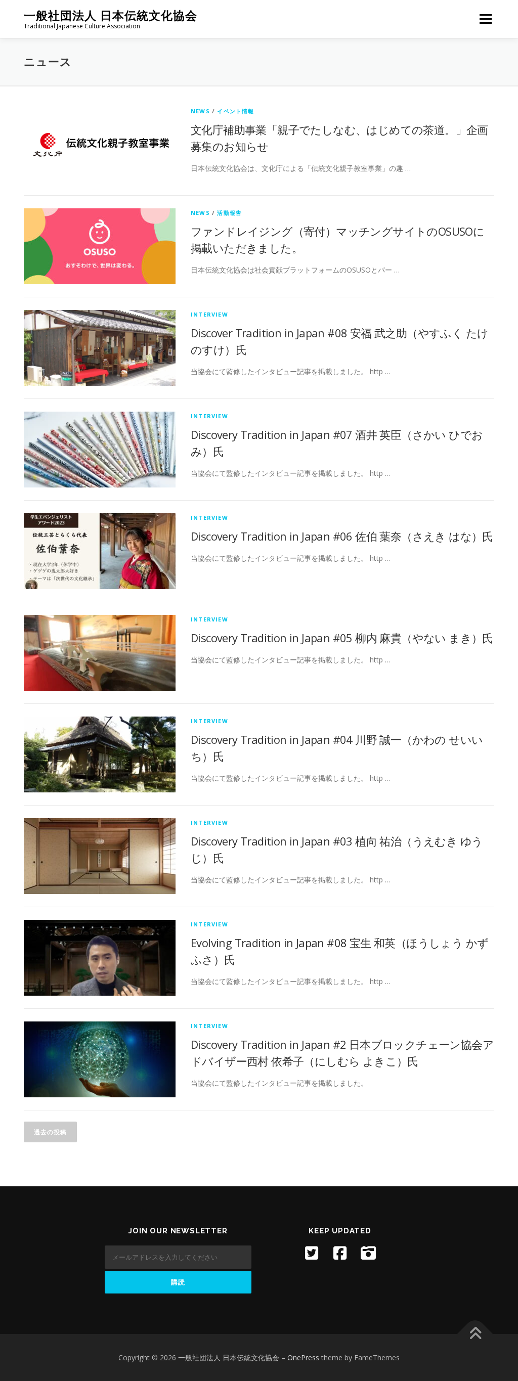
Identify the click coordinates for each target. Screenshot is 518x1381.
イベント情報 (235, 111)
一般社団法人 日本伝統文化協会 (110, 15)
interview (209, 314)
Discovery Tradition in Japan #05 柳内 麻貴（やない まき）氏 (342, 637)
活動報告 (229, 212)
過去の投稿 (50, 1132)
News (200, 111)
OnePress (303, 1357)
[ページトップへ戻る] (475, 1334)
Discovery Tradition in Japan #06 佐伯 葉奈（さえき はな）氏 (342, 536)
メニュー (485, 19)
